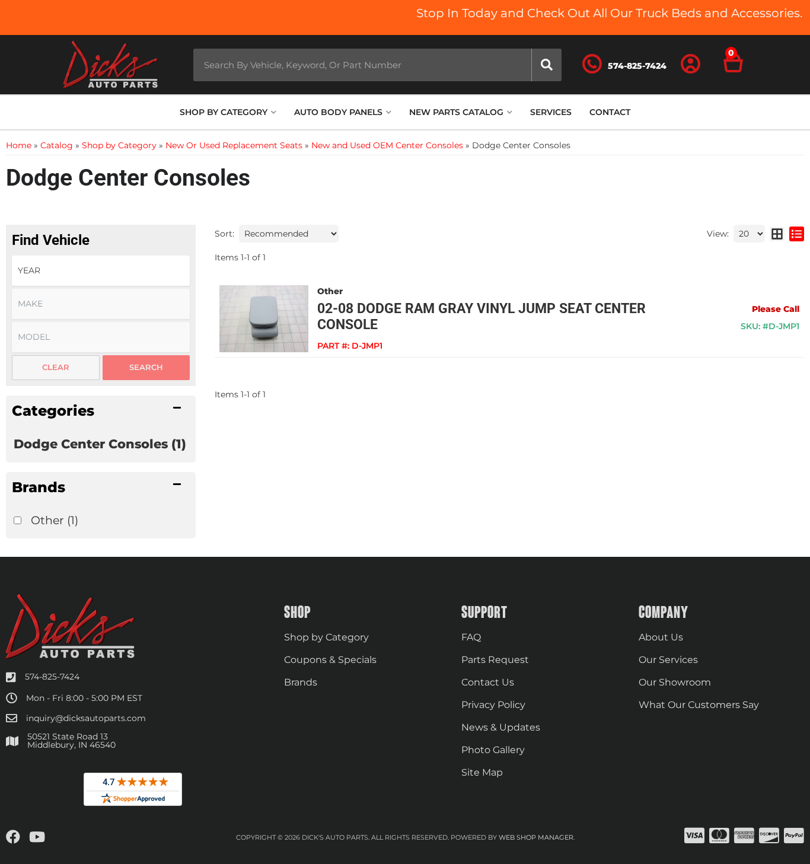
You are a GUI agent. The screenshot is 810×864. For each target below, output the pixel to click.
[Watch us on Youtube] (37, 837)
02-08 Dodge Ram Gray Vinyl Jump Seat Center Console (481, 317)
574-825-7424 (52, 676)
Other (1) (54, 520)
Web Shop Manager (536, 837)
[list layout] (796, 234)
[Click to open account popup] (691, 64)
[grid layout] (777, 234)
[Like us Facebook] (13, 837)
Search (146, 367)
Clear (55, 367)
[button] (377, 65)
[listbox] (101, 271)
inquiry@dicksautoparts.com (86, 718)
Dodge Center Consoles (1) (100, 443)
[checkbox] (17, 520)
